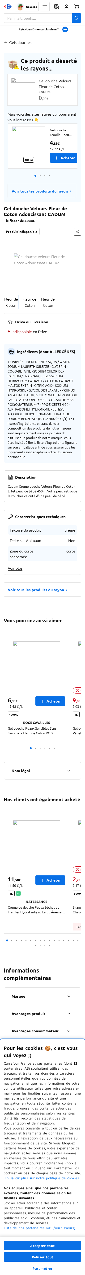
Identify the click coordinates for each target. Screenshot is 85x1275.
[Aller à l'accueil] (8, 6)
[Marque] (68, 996)
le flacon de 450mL (20, 220)
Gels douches (20, 42)
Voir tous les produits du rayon (40, 191)
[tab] (11, 302)
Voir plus (15, 568)
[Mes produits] (56, 6)
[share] (77, 232)
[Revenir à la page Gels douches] (5, 42)
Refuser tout (42, 1257)
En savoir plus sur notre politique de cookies (42, 1178)
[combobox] (42, 18)
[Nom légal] (68, 770)
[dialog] (42, 1157)
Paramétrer (42, 1268)
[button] (45, 6)
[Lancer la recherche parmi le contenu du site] (76, 18)
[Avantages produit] (68, 1013)
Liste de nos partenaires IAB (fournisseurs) (39, 1228)
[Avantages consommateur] (68, 1031)
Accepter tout (42, 1245)
